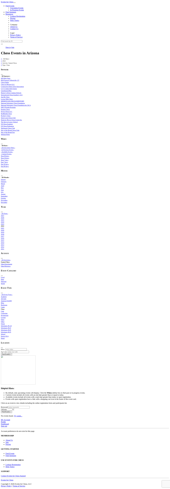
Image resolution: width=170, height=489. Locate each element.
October (3, 198)
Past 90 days (5, 166)
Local (3, 277)
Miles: (3, 349)
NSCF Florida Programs (8, 107)
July (2, 192)
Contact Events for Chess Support (13, 476)
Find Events (10, 6)
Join (12, 47)
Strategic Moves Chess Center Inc (11, 120)
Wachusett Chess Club (8, 128)
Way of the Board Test (8, 132)
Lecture (3, 317)
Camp (3, 307)
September (4, 196)
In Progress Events (17, 10)
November (4, 200)
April (2, 186)
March (3, 184)
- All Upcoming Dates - (8, 148)
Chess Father (5, 82)
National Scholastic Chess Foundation (13, 103)
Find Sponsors (11, 12)
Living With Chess (7, 99)
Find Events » (6, 354)
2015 (2, 240)
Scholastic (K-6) (6, 328)
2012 (2, 247)
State (2, 279)
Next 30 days (5, 158)
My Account (5, 420)
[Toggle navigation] (15, 2)
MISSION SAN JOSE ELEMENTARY (12, 101)
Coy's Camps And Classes (9, 88)
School (3, 334)
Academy (4, 297)
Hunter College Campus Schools (11, 93)
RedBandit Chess (6, 113)
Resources (9, 14)
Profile (3, 422)
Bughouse (4, 305)
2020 (2, 230)
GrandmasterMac (6, 91)
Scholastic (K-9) (6, 332)
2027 (2, 215)
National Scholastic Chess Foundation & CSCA (16, 105)
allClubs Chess (5, 78)
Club (2, 311)
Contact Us (14, 29)
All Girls (3, 299)
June (2, 190)
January (3, 179)
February (3, 181)
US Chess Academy (7, 124)
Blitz (2, 303)
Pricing (12, 18)
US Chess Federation (7, 126)
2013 (2, 245)
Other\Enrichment (6, 264)
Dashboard (5, 424)
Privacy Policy (15, 35)
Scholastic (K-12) (6, 326)
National (3, 281)
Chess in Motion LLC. (8, 84)
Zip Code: (4, 352)
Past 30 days (5, 164)
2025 (2, 220)
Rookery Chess (5, 116)
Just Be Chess (5, 97)
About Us (13, 27)
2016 (2, 238)
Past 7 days (4, 162)
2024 (2, 222)
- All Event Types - (6, 294)
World (3, 283)
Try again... (18, 416)
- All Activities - (6, 260)
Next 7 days (4, 160)
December (4, 202)
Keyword (4, 407)
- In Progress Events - (7, 150)
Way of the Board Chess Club (10, 130)
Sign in (8, 47)
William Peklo (5, 134)
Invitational (4, 315)
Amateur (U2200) (6, 301)
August (3, 194)
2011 (2, 249)
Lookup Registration (17, 16)
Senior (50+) (5, 336)
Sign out (4, 426)
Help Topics (14, 20)
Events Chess (7, 480)
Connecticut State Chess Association (12, 86)
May (2, 188)
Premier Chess (5, 109)
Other (2, 322)
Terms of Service (16, 37)
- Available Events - (7, 152)
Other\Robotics (6, 266)
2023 (2, 224)
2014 (2, 243)
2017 (2, 236)
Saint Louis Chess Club (8, 118)
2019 (2, 232)
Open (2, 319)
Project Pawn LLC (6, 111)
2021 (2, 228)
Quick (3, 324)
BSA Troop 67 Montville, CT (10, 80)
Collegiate (4, 313)
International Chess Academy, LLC (12, 95)
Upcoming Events (16, 8)
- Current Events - (6, 154)
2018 (2, 234)
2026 (2, 218)
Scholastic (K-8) (6, 330)
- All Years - (4, 213)
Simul (3, 338)
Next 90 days (5, 156)
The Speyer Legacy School (9, 122)
